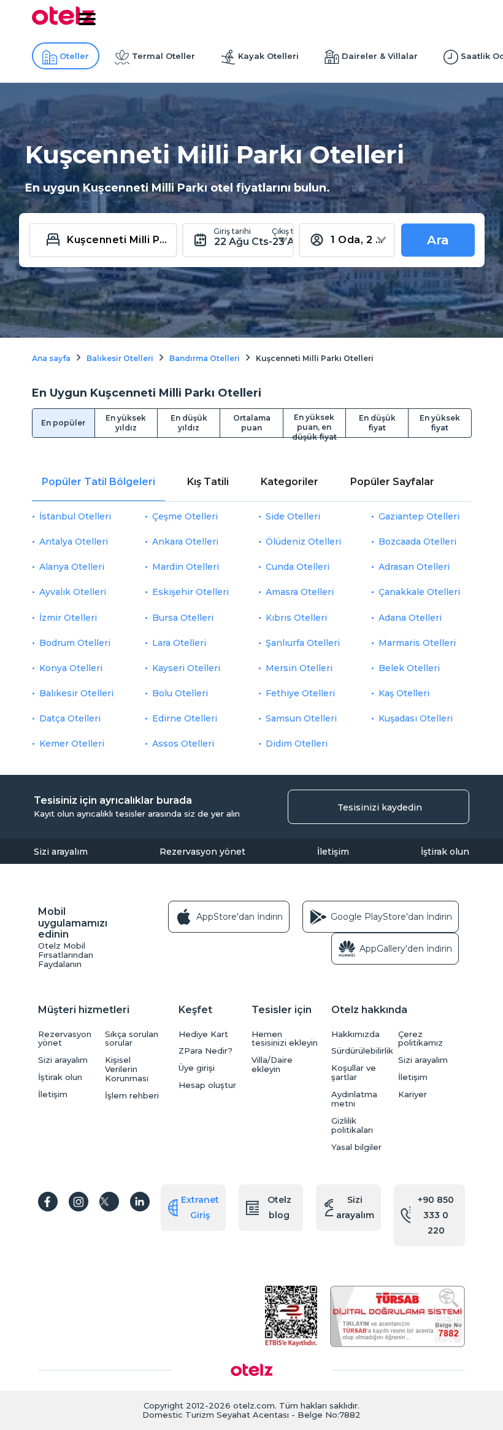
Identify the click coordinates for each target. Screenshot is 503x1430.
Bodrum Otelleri (74, 642)
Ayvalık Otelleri (72, 591)
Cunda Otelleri (297, 566)
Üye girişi (197, 1068)
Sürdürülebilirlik (361, 1050)
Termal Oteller (163, 56)
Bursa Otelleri (182, 617)
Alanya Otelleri (71, 566)
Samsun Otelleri (301, 718)
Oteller (74, 56)
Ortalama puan (252, 422)
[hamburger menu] (87, 19)
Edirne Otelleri (184, 718)
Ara (438, 240)
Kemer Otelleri (71, 743)
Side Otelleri (293, 516)
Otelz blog (279, 1207)
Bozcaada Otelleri (417, 541)
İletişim (333, 852)
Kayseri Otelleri (186, 668)
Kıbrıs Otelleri (296, 617)
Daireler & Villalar (380, 56)
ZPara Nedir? (205, 1050)
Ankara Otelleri (185, 541)
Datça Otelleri (70, 718)
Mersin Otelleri (299, 668)
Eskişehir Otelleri (190, 591)
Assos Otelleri (183, 743)
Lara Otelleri (179, 642)
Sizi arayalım (61, 852)
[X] (109, 1201)
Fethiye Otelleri (300, 693)
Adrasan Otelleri (414, 566)
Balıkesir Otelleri (76, 693)
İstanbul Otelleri (75, 516)
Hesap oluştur (207, 1085)
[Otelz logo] (63, 22)
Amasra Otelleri (300, 591)
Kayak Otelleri (268, 56)
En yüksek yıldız (126, 422)
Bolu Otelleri (180, 693)
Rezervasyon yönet (202, 852)
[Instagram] (78, 1201)
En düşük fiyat (377, 422)
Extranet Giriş (200, 1207)
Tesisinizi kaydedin (379, 807)
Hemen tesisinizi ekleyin (285, 1039)
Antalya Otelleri (73, 541)
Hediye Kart (203, 1034)
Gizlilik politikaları (352, 1125)
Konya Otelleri (70, 668)
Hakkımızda (355, 1034)
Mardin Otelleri (185, 566)
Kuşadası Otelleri (415, 718)
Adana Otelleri (410, 617)
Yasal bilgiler (356, 1147)
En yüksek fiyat (440, 422)
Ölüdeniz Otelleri (303, 541)
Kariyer (412, 1094)
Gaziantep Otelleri (418, 516)
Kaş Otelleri (403, 693)
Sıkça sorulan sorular (131, 1039)
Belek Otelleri (409, 668)
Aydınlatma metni (354, 1099)
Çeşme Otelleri (185, 516)
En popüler (63, 422)
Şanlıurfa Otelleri (303, 642)
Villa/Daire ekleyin (272, 1064)
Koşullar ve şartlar (353, 1072)
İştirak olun (445, 852)
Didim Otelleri (297, 743)
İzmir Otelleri (68, 617)
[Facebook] (48, 1201)
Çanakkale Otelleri (419, 591)
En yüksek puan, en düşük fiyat (314, 425)
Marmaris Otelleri (417, 642)
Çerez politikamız (420, 1039)
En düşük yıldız (189, 422)
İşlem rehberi (132, 1095)
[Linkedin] (140, 1201)
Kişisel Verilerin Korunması (126, 1069)
